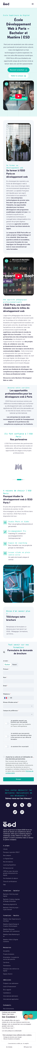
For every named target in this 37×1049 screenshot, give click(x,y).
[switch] (7, 723)
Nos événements (8, 1008)
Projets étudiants (8, 954)
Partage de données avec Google (13, 1037)
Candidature (7, 993)
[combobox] (18, 706)
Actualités (6, 951)
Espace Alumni (7, 974)
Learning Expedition (9, 865)
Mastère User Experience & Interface (11, 920)
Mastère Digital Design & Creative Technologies (11, 925)
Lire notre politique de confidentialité (12, 1031)
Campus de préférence (10, 710)
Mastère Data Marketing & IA (11, 935)
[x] (22, 805)
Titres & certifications (10, 881)
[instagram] (8, 805)
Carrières (6, 962)
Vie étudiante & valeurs (10, 878)
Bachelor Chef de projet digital (10, 895)
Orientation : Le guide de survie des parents (11, 958)
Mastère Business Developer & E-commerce (11, 930)
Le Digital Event (8, 858)
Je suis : (5, 661)
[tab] (7, 664)
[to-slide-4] (20, 479)
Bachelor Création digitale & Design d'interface (11, 900)
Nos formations (8, 862)
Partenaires (7, 965)
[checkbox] (4, 757)
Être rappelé (7, 989)
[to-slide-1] (14, 479)
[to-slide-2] (15, 479)
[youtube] (29, 805)
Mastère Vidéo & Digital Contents (10, 940)
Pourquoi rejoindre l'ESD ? (11, 852)
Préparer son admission (10, 983)
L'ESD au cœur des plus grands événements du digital (10, 873)
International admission (10, 996)
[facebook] (15, 805)
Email (5, 685)
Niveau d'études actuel (10, 702)
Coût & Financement (9, 986)
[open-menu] (32, 4)
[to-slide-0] (13, 479)
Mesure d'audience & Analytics (12, 1039)
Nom (4, 677)
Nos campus (7, 855)
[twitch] (22, 812)
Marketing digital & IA (10, 904)
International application (11, 999)
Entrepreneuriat (8, 868)
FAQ (4, 884)
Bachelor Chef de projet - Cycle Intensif (11, 908)
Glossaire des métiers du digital (11, 969)
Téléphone (6, 694)
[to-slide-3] (17, 479)
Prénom (5, 669)
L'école (5, 849)
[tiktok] (15, 812)
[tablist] (10, 665)
